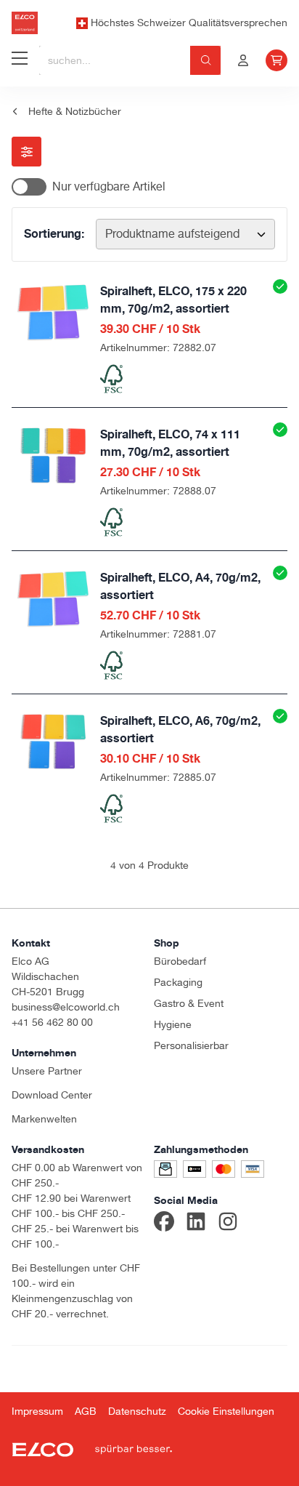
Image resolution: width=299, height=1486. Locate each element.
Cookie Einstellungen (226, 1411)
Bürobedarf (180, 961)
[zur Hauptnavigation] (20, 60)
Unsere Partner (47, 1071)
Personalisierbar (191, 1045)
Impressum (37, 1411)
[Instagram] (228, 1223)
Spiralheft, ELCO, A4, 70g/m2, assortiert (180, 586)
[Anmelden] (243, 60)
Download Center (52, 1095)
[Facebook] (164, 1223)
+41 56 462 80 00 (52, 1022)
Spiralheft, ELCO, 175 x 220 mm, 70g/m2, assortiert (173, 300)
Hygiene (173, 1024)
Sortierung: (54, 233)
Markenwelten (44, 1119)
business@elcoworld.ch (66, 1007)
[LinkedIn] (196, 1223)
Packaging (178, 982)
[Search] (206, 60)
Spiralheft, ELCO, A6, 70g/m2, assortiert (180, 729)
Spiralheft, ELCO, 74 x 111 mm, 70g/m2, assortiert (170, 443)
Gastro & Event (189, 1003)
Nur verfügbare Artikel (108, 186)
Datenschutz (137, 1411)
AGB (86, 1411)
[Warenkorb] (276, 60)
